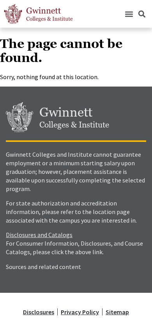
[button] (128, 13)
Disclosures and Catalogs (39, 235)
